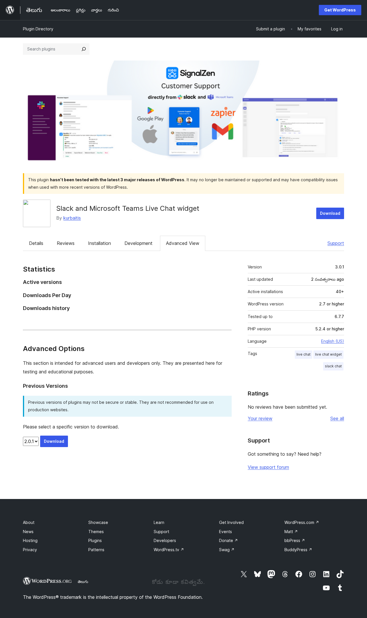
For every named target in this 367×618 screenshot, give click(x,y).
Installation (99, 243)
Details (36, 243)
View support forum (268, 467)
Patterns (96, 549)
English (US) (332, 341)
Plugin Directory (38, 28)
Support (335, 243)
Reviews (66, 243)
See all (337, 418)
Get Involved (231, 522)
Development (138, 243)
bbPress (294, 540)
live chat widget (328, 354)
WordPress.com (301, 522)
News (28, 531)
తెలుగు (83, 581)
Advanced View (182, 243)
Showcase (98, 522)
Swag (227, 549)
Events (225, 531)
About (28, 522)
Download (330, 213)
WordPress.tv (169, 549)
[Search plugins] (83, 49)
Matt (291, 531)
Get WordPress (340, 9)
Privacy (30, 549)
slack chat (333, 366)
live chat (303, 354)
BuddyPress (298, 549)
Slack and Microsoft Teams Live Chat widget (127, 208)
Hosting (30, 540)
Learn (159, 522)
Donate (228, 540)
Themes (96, 531)
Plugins (95, 540)
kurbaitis (72, 218)
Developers (165, 540)
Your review (260, 418)
